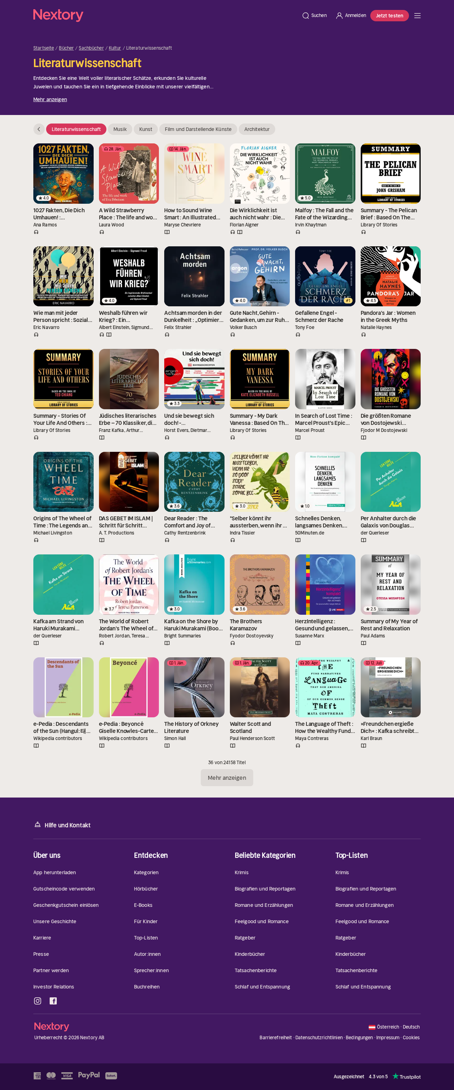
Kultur (115, 48)
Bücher (66, 48)
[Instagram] (37, 1001)
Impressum (387, 1038)
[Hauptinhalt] (417, 15)
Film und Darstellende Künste (198, 129)
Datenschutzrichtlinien (319, 1038)
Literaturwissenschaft (76, 129)
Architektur (257, 129)
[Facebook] (53, 1001)
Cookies (411, 1038)
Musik (120, 129)
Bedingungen (359, 1038)
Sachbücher (91, 48)
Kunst (146, 129)
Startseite (43, 48)
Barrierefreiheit (276, 1038)
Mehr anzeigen (50, 99)
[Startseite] (165, 15)
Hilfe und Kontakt (68, 825)
